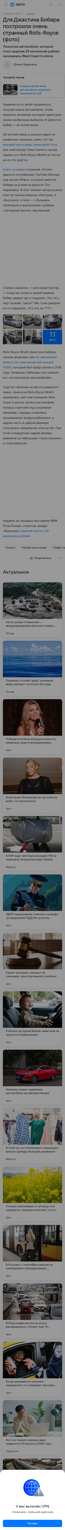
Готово (32, 1523)
